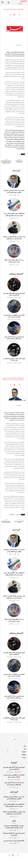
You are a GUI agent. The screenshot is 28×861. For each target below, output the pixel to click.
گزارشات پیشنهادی (17, 297)
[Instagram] (19, 15)
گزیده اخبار (16, 171)
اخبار (18, 195)
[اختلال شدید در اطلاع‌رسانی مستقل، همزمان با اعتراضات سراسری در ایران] (14, 306)
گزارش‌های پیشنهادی (16, 274)
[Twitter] (10, 15)
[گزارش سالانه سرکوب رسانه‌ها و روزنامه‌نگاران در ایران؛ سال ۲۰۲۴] (14, 349)
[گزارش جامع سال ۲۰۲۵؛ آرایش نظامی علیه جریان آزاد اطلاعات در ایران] (14, 284)
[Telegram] (14, 15)
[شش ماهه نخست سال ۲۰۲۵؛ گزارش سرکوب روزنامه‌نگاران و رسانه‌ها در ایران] (14, 328)
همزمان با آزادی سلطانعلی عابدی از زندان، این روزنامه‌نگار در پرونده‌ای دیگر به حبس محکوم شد (6, 162)
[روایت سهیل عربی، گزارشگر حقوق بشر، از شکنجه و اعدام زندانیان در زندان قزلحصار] (14, 227)
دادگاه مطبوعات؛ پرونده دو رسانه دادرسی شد (14, 841)
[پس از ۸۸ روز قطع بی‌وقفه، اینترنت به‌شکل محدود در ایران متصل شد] (14, 251)
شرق (19, 154)
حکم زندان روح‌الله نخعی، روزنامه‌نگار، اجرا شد (19, 161)
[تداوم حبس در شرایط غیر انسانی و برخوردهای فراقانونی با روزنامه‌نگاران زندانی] (14, 181)
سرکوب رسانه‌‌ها (17, 319)
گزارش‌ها (14, 763)
